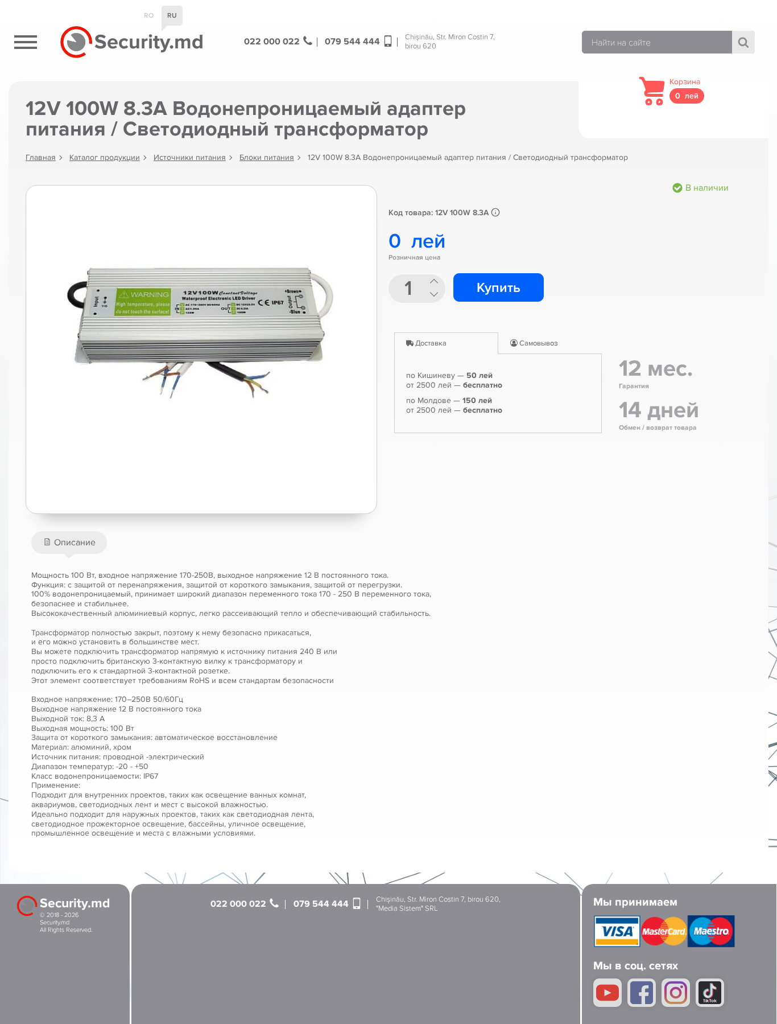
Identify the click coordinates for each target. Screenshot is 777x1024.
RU (172, 15)
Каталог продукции (104, 157)
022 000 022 (273, 41)
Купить (498, 287)
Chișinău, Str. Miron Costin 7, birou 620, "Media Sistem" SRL (438, 904)
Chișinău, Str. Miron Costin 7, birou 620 (450, 42)
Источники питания (190, 157)
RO (149, 15)
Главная (41, 157)
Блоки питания (266, 157)
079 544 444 (353, 41)
